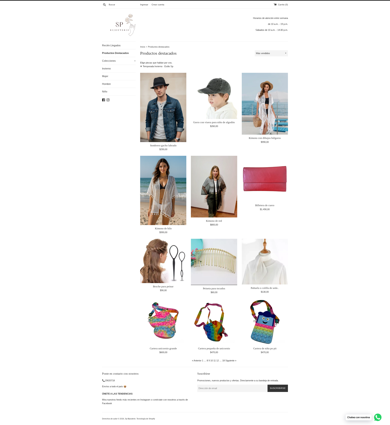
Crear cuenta (158, 5)
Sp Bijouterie (130, 419)
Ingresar (144, 5)
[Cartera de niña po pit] (265, 322)
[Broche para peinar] (163, 261)
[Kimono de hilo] (163, 190)
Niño (104, 91)
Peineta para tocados (214, 288)
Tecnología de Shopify (145, 419)
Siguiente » (230, 360)
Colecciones (119, 61)
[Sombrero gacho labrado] (163, 107)
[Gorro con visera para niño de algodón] (214, 96)
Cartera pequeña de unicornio (214, 348)
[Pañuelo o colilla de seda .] (265, 261)
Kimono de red (214, 220)
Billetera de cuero (264, 205)
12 (217, 360)
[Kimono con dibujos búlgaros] (265, 104)
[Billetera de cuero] (265, 179)
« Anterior (196, 360)
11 (214, 360)
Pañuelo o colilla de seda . (265, 288)
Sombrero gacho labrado (163, 145)
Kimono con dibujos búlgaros (265, 138)
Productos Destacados (115, 53)
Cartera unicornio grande (163, 348)
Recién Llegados (111, 45)
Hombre (106, 84)
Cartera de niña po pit (265, 348)
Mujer (105, 76)
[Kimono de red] (214, 186)
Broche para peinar (163, 286)
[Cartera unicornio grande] (163, 322)
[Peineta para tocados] (214, 262)
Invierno (106, 68)
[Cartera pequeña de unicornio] (214, 322)
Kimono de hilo (163, 228)
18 (223, 360)
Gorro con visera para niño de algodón (214, 122)
